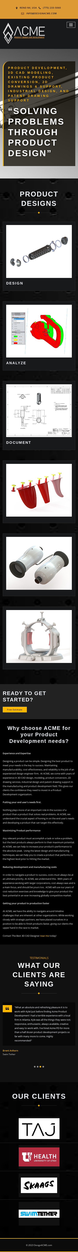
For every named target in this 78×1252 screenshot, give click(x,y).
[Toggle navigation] (71, 25)
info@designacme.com (41, 13)
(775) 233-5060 (52, 7)
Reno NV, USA (28, 7)
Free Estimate (14, 709)
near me (44, 935)
